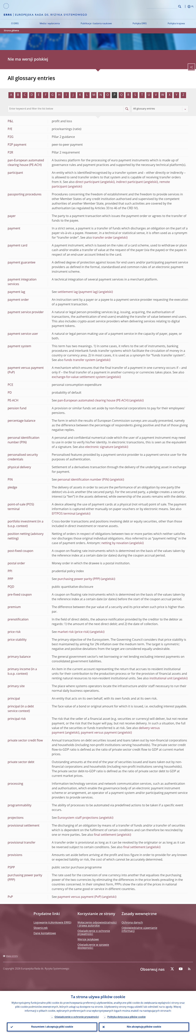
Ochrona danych (132, 922)
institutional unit (161, 678)
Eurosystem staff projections (78, 817)
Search (179, 6)
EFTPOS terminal (63, 513)
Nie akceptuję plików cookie (144, 1027)
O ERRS (15, 24)
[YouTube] (180, 969)
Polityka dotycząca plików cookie (126, 1017)
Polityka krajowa (176, 24)
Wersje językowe (88, 939)
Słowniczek (41, 928)
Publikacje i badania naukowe (96, 24)
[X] (172, 969)
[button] (184, 6)
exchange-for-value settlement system (79, 377)
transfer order (103, 237)
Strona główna (11, 31)
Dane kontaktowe (45, 933)
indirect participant (129, 182)
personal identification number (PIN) (83, 479)
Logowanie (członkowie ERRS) (52, 922)
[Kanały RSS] (189, 969)
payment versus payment (99, 732)
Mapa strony (12, 956)
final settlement (105, 834)
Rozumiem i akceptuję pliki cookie (52, 1027)
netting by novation (115, 543)
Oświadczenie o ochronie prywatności (77, 1017)
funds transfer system (79, 360)
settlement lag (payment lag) (78, 292)
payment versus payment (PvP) (79, 897)
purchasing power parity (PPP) (79, 579)
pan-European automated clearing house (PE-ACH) (93, 400)
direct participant (87, 182)
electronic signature (99, 447)
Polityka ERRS (140, 24)
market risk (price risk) (73, 632)
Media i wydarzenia (50, 24)
